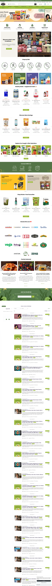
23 (3, 319)
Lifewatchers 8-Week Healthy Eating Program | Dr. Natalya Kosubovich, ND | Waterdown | (32, 507)
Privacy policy (38, 584)
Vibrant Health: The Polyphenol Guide (26, 274)
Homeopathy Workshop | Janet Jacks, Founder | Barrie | (32, 410)
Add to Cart (47, 314)
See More (26, 109)
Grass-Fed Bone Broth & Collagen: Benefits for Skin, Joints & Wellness (43, 274)
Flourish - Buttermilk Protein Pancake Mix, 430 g (26, 129)
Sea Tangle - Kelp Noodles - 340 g (6, 209)
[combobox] (17, 308)
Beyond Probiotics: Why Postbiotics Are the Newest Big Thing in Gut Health (9, 274)
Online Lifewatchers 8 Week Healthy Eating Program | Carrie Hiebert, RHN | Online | (32, 357)
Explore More (9, 48)
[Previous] (0, 98)
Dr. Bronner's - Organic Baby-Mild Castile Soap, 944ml (16, 129)
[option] (13, 182)
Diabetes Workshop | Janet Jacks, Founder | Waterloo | (32, 558)
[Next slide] (50, 15)
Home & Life (9, 6)
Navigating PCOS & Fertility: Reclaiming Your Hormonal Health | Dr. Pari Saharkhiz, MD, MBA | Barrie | (32, 432)
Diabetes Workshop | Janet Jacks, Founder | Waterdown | (32, 537)
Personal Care (23, 6)
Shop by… (43, 6)
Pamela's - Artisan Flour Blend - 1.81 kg (26, 209)
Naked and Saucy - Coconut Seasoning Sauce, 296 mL (16, 209)
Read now (8, 283)
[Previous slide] (2, 15)
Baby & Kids (31, 6)
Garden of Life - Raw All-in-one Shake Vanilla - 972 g (16, 101)
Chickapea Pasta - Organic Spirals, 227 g (46, 209)
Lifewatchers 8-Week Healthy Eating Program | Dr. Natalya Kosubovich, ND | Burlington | (32, 496)
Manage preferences (43, 582)
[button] (11, 308)
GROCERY (3, 6)
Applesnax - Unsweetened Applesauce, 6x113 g (36, 129)
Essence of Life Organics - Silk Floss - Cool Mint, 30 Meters (46, 129)
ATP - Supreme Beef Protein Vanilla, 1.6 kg (36, 101)
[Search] (35, 4)
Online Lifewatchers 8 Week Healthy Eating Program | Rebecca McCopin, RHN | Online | (32, 453)
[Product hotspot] (26, 42)
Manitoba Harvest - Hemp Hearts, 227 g (6, 129)
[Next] (51, 98)
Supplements (16, 6)
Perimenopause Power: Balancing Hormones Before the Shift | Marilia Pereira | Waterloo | (32, 315)
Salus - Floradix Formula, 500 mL (26, 101)
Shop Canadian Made (11, 7)
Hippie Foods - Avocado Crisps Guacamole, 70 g (36, 209)
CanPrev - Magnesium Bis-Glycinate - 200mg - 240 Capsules (6, 102)
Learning (37, 6)
